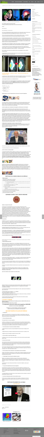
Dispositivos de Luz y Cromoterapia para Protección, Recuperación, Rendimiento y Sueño (36, 39)
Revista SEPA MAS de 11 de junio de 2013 (7, 30)
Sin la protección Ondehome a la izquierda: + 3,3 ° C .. (10, 185)
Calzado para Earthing (34, 37)
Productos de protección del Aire (35, 14)
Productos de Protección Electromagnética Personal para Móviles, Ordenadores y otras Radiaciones (36, 52)
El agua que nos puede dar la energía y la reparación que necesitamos (37, 28)
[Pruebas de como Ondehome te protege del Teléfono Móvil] (7, 417)
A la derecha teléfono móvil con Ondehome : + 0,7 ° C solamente (11, 184)
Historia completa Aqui (19, 121)
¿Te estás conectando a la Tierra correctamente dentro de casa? (36, 25)
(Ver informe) (15, 294)
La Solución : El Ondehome (7, 186)
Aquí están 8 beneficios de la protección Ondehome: (9, 191)
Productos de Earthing (34, 13)
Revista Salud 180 (4, 28)
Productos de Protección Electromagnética (36, 15)
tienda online (23, 308)
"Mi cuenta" (35, 71)
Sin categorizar (33, 56)
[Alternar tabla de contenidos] (29, 178)
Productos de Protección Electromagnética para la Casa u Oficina (37, 49)
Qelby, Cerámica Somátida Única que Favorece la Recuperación (36, 31)
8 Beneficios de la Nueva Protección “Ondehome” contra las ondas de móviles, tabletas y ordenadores (16, 421)
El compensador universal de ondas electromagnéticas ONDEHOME (11, 190)
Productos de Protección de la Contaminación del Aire (36, 43)
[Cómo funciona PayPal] (37, 79)
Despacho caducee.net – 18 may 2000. (7, 126)
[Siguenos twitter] (27, 430)
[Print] (27, 21)
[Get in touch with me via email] (5, 408)
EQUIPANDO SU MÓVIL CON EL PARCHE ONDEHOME (9, 180)
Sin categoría (33, 16)
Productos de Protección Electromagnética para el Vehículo (37, 47)
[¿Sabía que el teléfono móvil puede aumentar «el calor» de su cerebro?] (16, 15)
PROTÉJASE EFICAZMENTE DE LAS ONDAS (8, 192)
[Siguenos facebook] (25, 430)
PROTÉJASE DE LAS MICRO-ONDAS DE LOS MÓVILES (9, 179)
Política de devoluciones (16, 433)
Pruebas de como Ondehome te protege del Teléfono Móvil (7, 421)
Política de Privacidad (16, 432)
